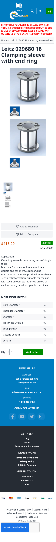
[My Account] (39, 11)
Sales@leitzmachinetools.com (27, 392)
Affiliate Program (27, 465)
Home (4, 40)
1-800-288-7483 (27, 401)
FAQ (27, 438)
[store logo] (19, 11)
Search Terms (40, 509)
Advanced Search (15, 513)
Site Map (33, 516)
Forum (26, 442)
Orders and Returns (37, 513)
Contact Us (27, 480)
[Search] (32, 11)
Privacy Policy (27, 461)
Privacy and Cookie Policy (18, 509)
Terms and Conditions (27, 457)
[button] (7, 188)
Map (27, 484)
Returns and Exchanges (27, 446)
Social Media (26, 476)
